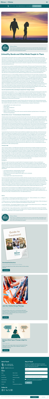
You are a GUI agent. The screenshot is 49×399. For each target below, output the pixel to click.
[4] (6, 129)
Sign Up (28, 382)
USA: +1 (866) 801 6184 (20, 6)
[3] (42, 85)
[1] (32, 71)
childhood (16, 91)
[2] (28, 77)
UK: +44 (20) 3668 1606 (28, 6)
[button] (47, 2)
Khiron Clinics (41, 187)
